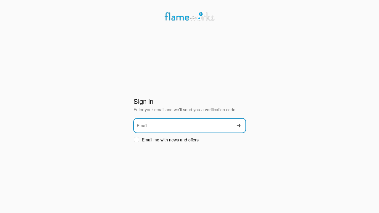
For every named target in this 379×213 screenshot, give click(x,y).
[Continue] (239, 125)
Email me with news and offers (170, 140)
